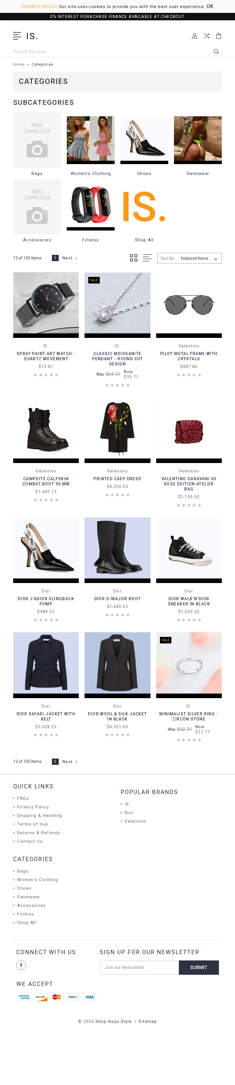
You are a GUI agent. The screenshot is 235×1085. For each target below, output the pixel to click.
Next (67, 258)
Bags (37, 173)
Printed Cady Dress (117, 478)
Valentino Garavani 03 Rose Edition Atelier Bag (188, 483)
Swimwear (198, 173)
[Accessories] (37, 206)
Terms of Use (32, 824)
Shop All (144, 240)
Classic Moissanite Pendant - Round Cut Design (117, 358)
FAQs (23, 798)
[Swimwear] (198, 140)
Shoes (144, 173)
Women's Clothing (90, 173)
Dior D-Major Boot (117, 598)
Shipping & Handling (39, 815)
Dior (129, 812)
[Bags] (37, 140)
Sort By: (168, 258)
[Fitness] (91, 206)
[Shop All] (144, 206)
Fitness (90, 240)
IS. (128, 804)
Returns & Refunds (38, 832)
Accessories (37, 240)
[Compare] (206, 39)
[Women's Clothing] (91, 140)
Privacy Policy (39, 6)
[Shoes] (144, 140)
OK (210, 6)
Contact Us (30, 841)
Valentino (135, 821)
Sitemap (147, 1021)
